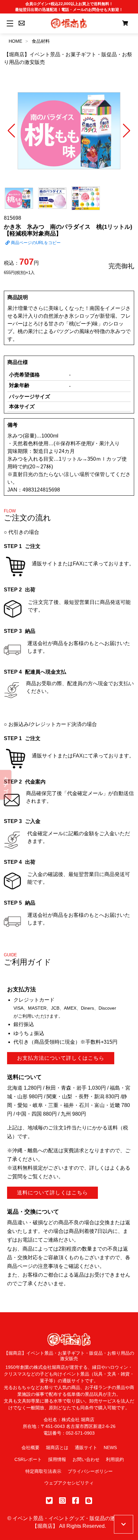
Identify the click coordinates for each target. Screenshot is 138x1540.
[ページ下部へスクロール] (123, 1524)
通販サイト (86, 1447)
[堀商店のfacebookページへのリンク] (75, 1500)
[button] (11, 131)
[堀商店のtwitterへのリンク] (49, 1500)
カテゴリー (6, 784)
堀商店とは (57, 1447)
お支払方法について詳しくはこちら (60, 1058)
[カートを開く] (125, 23)
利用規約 (115, 1459)
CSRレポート (28, 1459)
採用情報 (57, 1459)
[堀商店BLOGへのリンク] (88, 1500)
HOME (15, 41)
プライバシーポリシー (90, 1471)
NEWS (110, 1447)
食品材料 (41, 41)
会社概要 (30, 1447)
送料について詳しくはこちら (52, 1192)
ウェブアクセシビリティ (69, 1482)
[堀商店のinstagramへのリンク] (62, 1500)
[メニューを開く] (9, 23)
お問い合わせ (86, 1459)
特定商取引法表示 (43, 1471)
